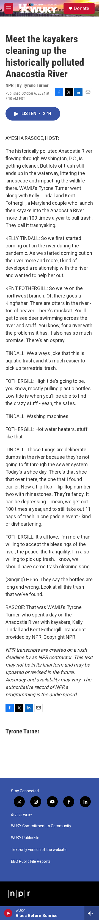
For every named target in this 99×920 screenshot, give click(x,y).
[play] (8, 913)
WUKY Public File (25, 838)
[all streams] (91, 913)
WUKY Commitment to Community (41, 826)
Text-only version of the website (39, 850)
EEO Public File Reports (31, 861)
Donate (81, 8)
